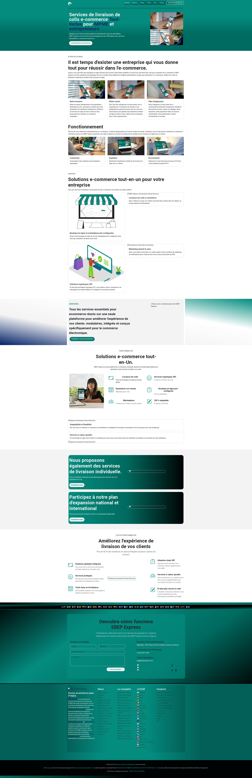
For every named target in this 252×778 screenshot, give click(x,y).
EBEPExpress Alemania (124, 700)
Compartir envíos (103, 718)
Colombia (142, 705)
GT (127, 607)
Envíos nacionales (103, 705)
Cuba (141, 711)
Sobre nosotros (103, 692)
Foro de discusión (163, 703)
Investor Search (103, 731)
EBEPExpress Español (124, 736)
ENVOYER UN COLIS (175, 3)
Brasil (141, 700)
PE (158, 607)
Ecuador (142, 713)
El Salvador (143, 716)
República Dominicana (146, 742)
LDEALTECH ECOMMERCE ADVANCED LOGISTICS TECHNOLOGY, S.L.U (138, 768)
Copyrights (160, 713)
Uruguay (142, 744)
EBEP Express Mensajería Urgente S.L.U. (83, 768)
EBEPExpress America (124, 723)
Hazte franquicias (103, 729)
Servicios (101, 695)
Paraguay (142, 731)
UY (173, 607)
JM (137, 607)
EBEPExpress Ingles (123, 731)
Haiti (140, 721)
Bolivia (141, 698)
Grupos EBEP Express (164, 700)
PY (147, 607)
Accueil (127, 2)
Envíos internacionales (105, 708)
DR (168, 607)
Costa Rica (142, 708)
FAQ (155, 2)
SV (121, 607)
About (149, 2)
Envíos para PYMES (104, 700)
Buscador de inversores (165, 695)
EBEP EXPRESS (73, 699)
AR (90, 607)
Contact (161, 2)
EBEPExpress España (124, 692)
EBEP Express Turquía (124, 715)
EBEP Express (48, 768)
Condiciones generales (164, 705)
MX (80, 607)
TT (183, 607)
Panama (142, 734)
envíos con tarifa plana (75, 722)
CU (111, 607)
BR (70, 607)
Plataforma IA (161, 698)
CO (85, 607)
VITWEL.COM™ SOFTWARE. (137, 771)
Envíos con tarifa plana (105, 713)
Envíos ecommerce (104, 711)
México (141, 726)
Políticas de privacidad (164, 708)
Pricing (142, 2)
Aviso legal (160, 711)
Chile (141, 703)
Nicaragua (142, 729)
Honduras (142, 724)
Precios (100, 698)
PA (152, 607)
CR (106, 607)
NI (142, 607)
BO (96, 607)
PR (163, 607)
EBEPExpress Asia (123, 718)
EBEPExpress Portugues (125, 738)
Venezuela (142, 747)
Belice (141, 695)
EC (116, 607)
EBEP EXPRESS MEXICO (125, 708)
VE (178, 607)
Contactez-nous (77, 485)
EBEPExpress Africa (123, 721)
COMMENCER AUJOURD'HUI (81, 43)
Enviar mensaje (116, 669)
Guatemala (142, 718)
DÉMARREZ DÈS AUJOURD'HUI (82, 339)
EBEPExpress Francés (124, 733)
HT (64, 607)
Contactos (101, 726)
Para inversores (103, 721)
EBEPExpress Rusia (123, 705)
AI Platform (101, 734)
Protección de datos (163, 692)
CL (101, 607)
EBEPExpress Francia (124, 695)
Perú (140, 737)
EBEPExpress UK (122, 698)
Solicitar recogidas (104, 703)
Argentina (142, 692)
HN (132, 607)
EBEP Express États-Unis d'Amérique (124, 764)
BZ (189, 607)
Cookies (159, 716)
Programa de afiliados (105, 724)
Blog (158, 718)
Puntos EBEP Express (105, 716)
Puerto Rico (143, 739)
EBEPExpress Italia (123, 703)
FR (75, 607)
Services (134, 2)
